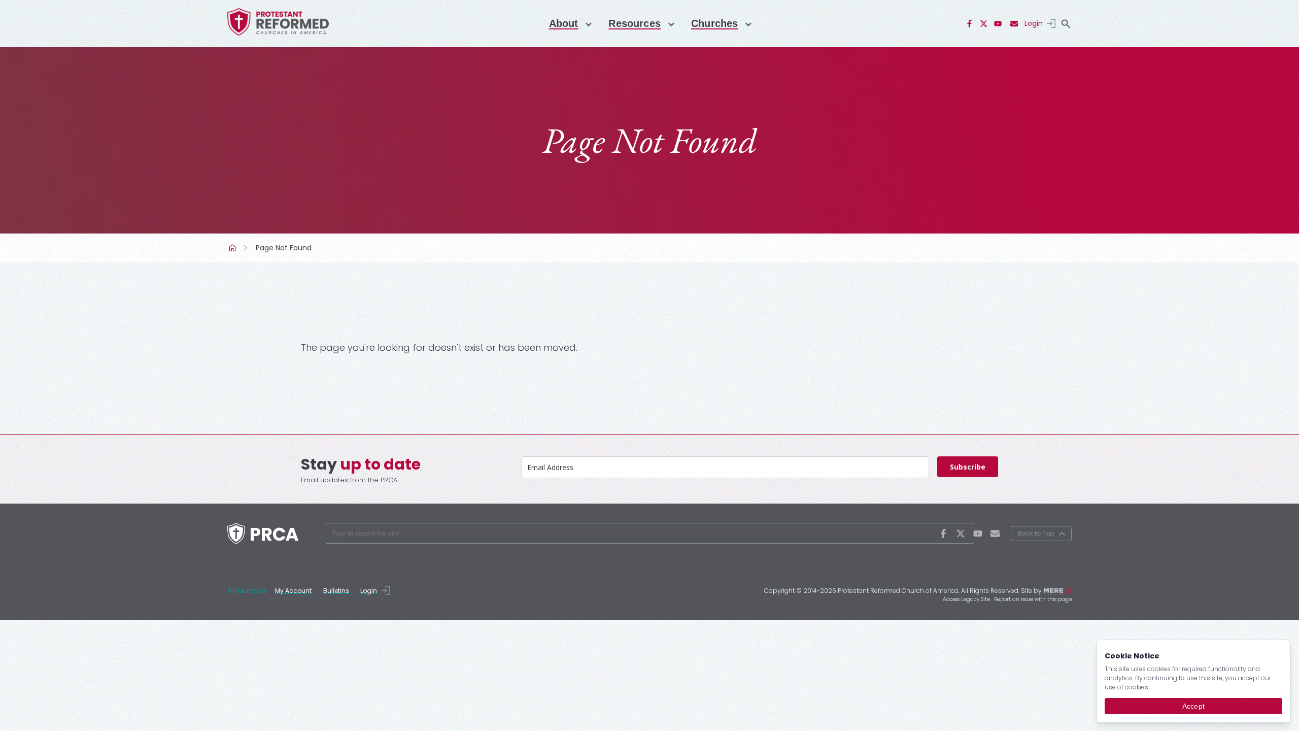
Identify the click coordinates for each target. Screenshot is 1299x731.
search (1065, 24)
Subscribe (967, 467)
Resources (634, 23)
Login (1033, 23)
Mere (1065, 590)
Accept (1193, 706)
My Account (293, 590)
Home (233, 248)
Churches (714, 23)
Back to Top (1035, 533)
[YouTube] (998, 24)
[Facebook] (970, 24)
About (563, 23)
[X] (984, 24)
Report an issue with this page (1033, 599)
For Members (247, 590)
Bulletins (336, 590)
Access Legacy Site (966, 599)
